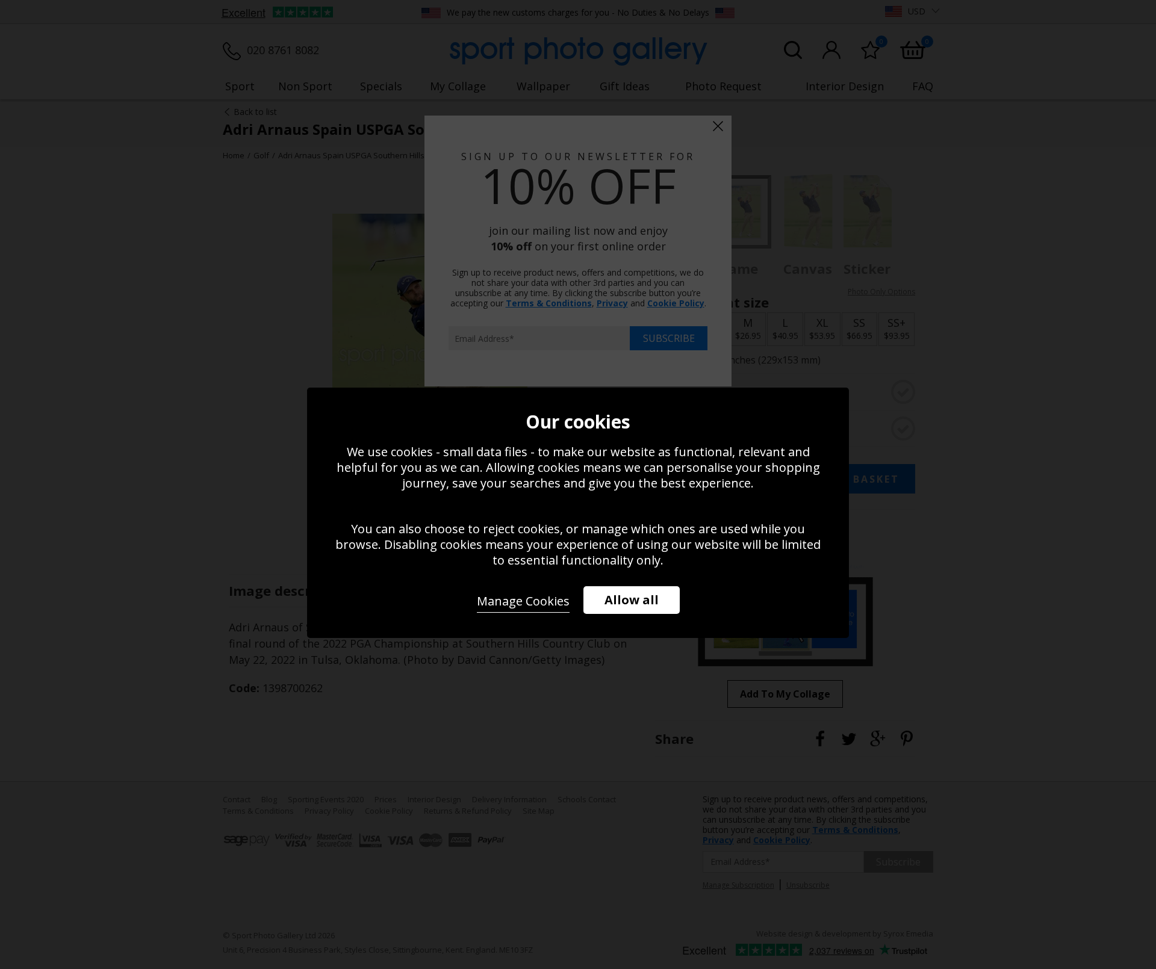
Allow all (631, 600)
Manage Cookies (523, 601)
